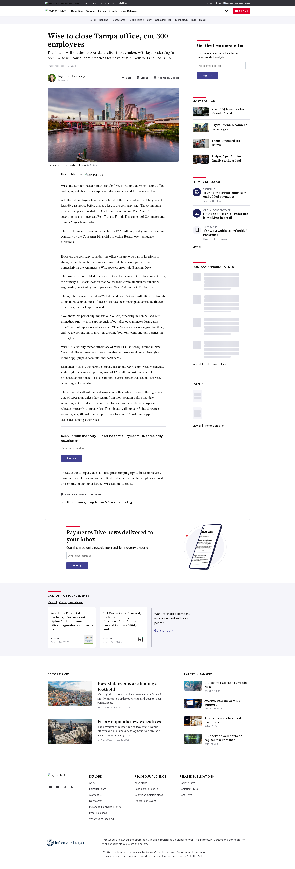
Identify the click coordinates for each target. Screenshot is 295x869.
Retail (93, 19)
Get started (163, 630)
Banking (103, 19)
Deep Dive (77, 10)
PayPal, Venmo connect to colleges (229, 127)
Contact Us (96, 794)
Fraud (202, 19)
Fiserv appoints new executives (129, 722)
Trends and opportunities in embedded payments (225, 195)
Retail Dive (122, 3)
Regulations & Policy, (102, 502)
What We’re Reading (101, 818)
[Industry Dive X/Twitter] (64, 787)
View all (197, 246)
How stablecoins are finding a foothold (127, 686)
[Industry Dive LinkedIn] (50, 787)
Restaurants (118, 19)
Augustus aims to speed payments (222, 720)
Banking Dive (90, 3)
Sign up (243, 10)
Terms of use (129, 856)
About (92, 783)
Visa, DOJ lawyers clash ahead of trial (229, 111)
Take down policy (149, 856)
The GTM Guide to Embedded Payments (225, 233)
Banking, (82, 502)
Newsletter (95, 800)
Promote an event (214, 425)
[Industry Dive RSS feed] (71, 787)
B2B (193, 19)
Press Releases (129, 10)
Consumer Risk (163, 19)
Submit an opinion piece (148, 794)
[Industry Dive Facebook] (57, 787)
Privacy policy (110, 856)
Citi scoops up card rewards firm (225, 685)
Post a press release (215, 364)
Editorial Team (97, 789)
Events (113, 10)
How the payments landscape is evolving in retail (225, 216)
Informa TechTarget (161, 839)
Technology (181, 19)
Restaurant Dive (107, 3)
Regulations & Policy (140, 19)
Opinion (91, 10)
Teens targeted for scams (226, 143)
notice (87, 216)
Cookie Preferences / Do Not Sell (182, 856)
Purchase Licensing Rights (105, 806)
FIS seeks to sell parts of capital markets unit (223, 738)
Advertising (141, 783)
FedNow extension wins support (222, 702)
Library (102, 10)
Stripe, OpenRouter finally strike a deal (226, 158)
